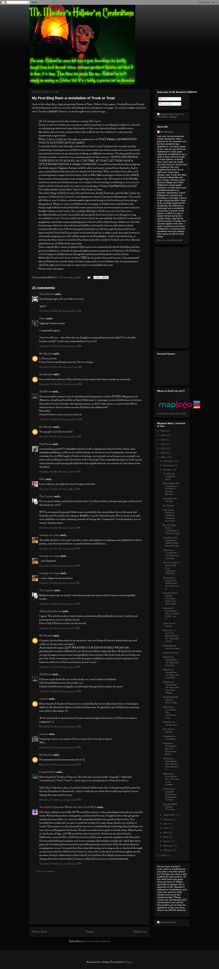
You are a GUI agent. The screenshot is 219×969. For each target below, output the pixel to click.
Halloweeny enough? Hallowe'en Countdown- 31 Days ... (170, 794)
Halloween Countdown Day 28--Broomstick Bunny (170, 748)
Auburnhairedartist (50, 611)
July (165, 823)
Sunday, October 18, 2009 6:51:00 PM (59, 628)
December (169, 461)
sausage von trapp (49, 535)
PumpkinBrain (47, 772)
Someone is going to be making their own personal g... (171, 583)
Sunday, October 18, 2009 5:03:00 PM (59, 549)
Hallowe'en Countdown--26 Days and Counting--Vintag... (171, 687)
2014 (163, 435)
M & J (42, 479)
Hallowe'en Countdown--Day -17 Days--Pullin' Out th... (171, 613)
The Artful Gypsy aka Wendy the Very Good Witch (68, 807)
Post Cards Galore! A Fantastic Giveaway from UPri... (170, 515)
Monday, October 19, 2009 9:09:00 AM (60, 727)
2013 (163, 439)
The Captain (46, 496)
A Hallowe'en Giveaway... (170, 737)
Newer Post (39, 932)
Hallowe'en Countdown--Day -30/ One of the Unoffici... (171, 779)
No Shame (168, 505)
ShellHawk (45, 392)
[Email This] (95, 277)
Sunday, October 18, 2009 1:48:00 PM (59, 489)
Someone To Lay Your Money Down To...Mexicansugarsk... (171, 635)
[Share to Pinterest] (107, 277)
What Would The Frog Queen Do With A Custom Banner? (171, 488)
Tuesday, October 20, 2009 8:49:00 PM (60, 864)
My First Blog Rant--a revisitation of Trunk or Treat (171, 529)
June (166, 828)
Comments (167, 104)
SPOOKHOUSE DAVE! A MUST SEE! (170, 700)
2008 (163, 855)
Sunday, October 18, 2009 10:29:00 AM (60, 384)
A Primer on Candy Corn (170, 723)
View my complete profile (169, 240)
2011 (163, 448)
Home (90, 932)
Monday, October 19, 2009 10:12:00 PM (60, 800)
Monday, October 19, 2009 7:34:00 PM (60, 747)
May (165, 832)
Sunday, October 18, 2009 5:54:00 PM (59, 604)
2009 (163, 457)
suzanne (44, 699)
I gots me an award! (169, 624)
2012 (163, 444)
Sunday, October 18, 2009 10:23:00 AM (60, 346)
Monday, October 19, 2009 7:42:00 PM (60, 765)
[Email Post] (88, 277)
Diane (42, 319)
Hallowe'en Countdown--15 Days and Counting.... (171, 554)
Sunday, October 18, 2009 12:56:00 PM (60, 472)
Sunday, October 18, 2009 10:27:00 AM (60, 367)
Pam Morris (45, 444)
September (169, 815)
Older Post (140, 932)
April (165, 837)
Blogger (128, 962)
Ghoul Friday (47, 294)
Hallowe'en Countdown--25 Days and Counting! (171, 673)
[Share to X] (101, 277)
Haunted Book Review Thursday (170, 807)
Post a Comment (45, 871)
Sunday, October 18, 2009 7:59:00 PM (59, 667)
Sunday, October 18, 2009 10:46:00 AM (60, 419)
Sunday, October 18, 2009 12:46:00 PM (60, 437)
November (169, 465)
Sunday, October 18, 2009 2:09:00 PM (59, 528)
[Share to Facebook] (104, 277)
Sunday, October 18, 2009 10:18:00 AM (60, 311)
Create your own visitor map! (171, 413)
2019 (163, 431)
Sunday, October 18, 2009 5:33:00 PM (59, 566)
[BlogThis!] (98, 277)
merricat (43, 734)
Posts (164, 99)
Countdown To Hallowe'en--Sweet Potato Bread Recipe (171, 541)
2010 (163, 452)
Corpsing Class (170, 652)
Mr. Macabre (46, 354)
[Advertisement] (89, 901)
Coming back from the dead (171, 647)
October (167, 469)
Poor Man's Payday (168, 730)
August (167, 819)
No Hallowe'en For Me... (170, 499)
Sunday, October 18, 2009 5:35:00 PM (59, 583)
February (168, 845)
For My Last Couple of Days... (169, 476)
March (166, 841)
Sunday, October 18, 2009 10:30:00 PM (60, 691)
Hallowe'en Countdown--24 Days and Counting (171, 661)
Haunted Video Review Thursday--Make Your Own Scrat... (170, 598)
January (167, 850)
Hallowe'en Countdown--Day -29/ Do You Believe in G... (171, 764)
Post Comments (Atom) (97, 941)
